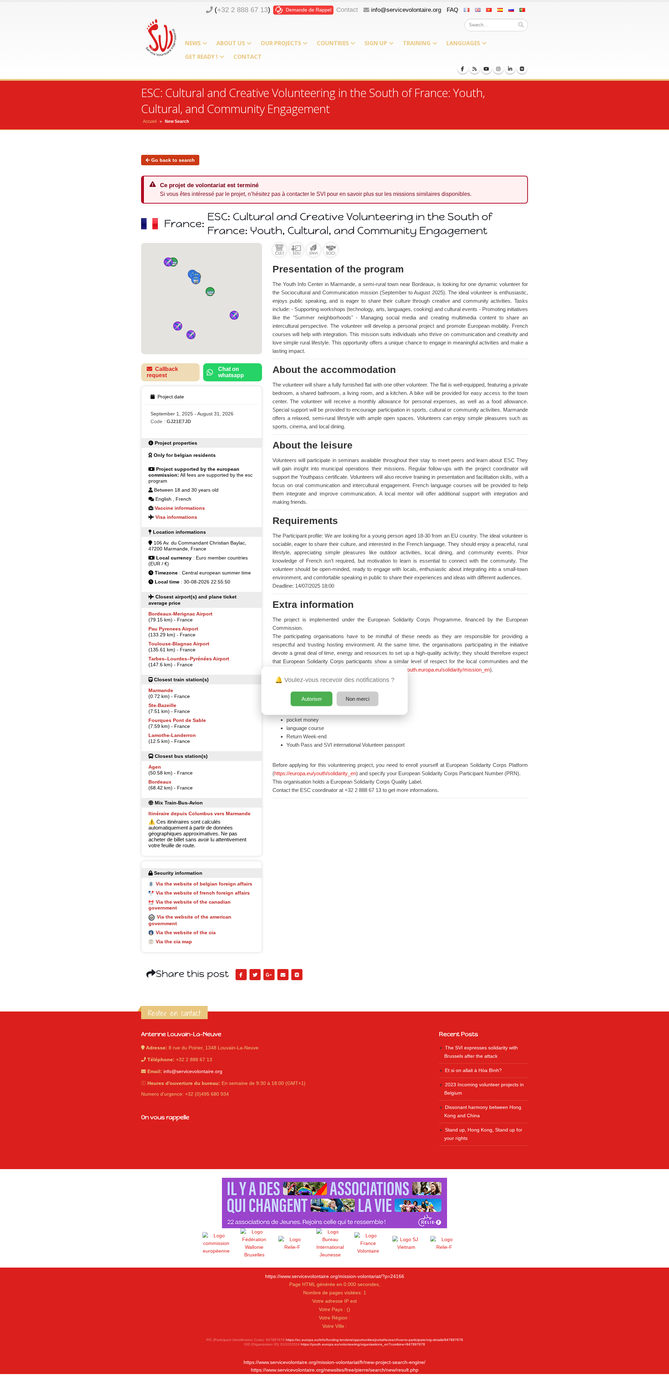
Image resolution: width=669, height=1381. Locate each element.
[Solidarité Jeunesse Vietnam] (406, 1243)
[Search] (521, 25)
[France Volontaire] (368, 1243)
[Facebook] (462, 68)
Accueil (150, 121)
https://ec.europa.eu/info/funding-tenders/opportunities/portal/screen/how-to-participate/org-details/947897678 (374, 1340)
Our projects (281, 43)
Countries (333, 43)
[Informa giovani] (444, 1243)
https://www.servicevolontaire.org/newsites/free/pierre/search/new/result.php (334, 1370)
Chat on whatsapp (231, 372)
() (242, 10)
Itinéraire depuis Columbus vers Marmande (199, 813)
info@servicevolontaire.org (406, 10)
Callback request (162, 372)
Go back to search (172, 160)
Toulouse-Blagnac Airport (178, 643)
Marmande (160, 690)
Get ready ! (201, 57)
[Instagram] (498, 68)
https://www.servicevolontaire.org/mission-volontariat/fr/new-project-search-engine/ (334, 1362)
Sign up (375, 43)
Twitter (255, 974)
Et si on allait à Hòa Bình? (473, 1070)
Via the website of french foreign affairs (203, 893)
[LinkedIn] (510, 68)
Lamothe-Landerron (172, 735)
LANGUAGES (463, 43)
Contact (347, 9)
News (193, 43)
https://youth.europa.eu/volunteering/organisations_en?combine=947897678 (363, 1344)
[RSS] (474, 68)
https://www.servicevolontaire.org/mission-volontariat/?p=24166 (334, 1276)
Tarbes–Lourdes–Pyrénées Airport (188, 658)
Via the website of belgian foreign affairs (204, 884)
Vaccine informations (180, 508)
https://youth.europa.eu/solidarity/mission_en (439, 670)
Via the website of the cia (186, 932)
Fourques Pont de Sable (177, 720)
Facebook (241, 974)
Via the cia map (174, 941)
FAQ (452, 10)
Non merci (357, 698)
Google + (269, 974)
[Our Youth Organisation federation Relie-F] (292, 1243)
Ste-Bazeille (162, 705)
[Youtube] (486, 68)
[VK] (522, 68)
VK (296, 974)
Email (283, 974)
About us (230, 43)
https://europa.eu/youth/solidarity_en (315, 773)
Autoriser (311, 698)
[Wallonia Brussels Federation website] (254, 1243)
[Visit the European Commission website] (216, 1243)
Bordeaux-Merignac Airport (180, 614)
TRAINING (417, 43)
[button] (173, 262)
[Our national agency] (330, 1243)
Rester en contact (174, 1013)
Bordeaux (159, 782)
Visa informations (176, 517)
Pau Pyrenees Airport (173, 629)
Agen (154, 767)
